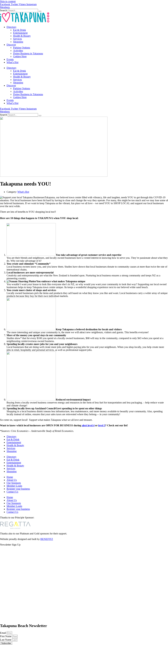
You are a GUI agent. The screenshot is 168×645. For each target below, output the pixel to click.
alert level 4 (88, 425)
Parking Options (21, 47)
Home (10, 477)
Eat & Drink (19, 30)
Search (3, 10)
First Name (6, 636)
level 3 (101, 425)
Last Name (6, 639)
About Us (12, 480)
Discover (11, 44)
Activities (18, 50)
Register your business (18, 488)
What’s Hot (12, 62)
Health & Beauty (22, 35)
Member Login (14, 485)
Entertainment (20, 33)
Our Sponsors (14, 483)
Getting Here (20, 56)
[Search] (40, 11)
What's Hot (23, 191)
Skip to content (8, 1)
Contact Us (12, 491)
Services (17, 38)
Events (10, 59)
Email (3, 632)
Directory (11, 27)
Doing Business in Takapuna (28, 53)
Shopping (18, 41)
